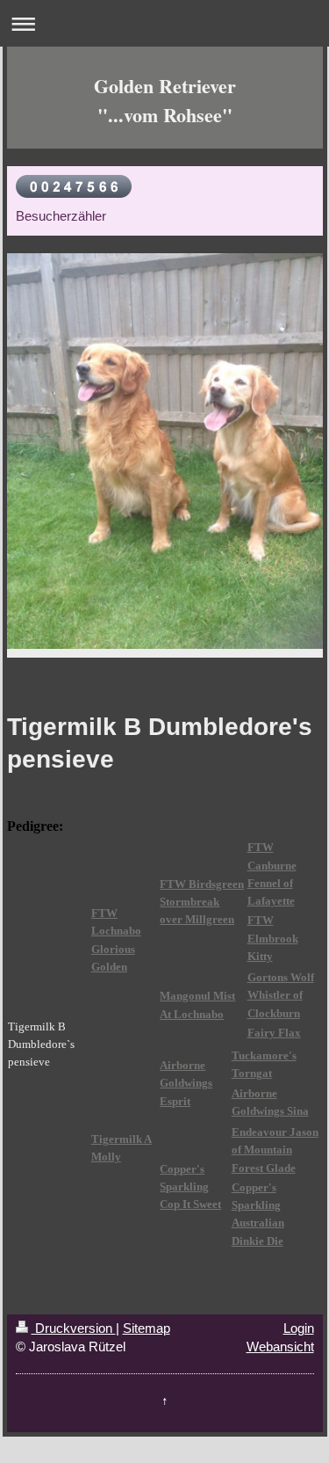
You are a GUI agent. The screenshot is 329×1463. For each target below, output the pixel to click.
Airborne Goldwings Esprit (186, 1083)
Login (298, 1328)
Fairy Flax (274, 1032)
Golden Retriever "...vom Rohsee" (165, 100)
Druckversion (74, 1328)
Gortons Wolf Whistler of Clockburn (280, 995)
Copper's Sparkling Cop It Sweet (190, 1187)
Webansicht (280, 1346)
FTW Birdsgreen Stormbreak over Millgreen (202, 902)
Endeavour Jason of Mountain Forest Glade (275, 1150)
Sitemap (146, 1328)
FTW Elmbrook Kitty (272, 938)
